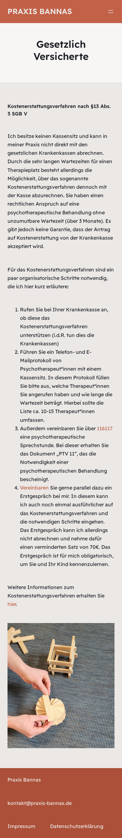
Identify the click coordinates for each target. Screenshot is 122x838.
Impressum (21, 826)
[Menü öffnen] (110, 11)
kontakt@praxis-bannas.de (40, 803)
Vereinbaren (34, 488)
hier (12, 604)
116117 (105, 428)
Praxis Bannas (40, 11)
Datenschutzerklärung (76, 826)
